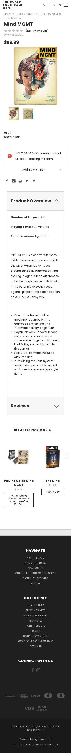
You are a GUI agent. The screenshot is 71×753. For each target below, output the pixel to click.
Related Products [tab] (32, 430)
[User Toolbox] (49, 5)
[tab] (35, 201)
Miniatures (35, 620)
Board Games (35, 605)
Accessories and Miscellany (35, 641)
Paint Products (35, 625)
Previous (4, 456)
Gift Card (35, 646)
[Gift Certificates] (54, 5)
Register (42, 578)
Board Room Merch (35, 636)
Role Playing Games (35, 615)
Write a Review (14, 35)
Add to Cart (52, 491)
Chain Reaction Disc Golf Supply (35, 573)
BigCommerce (42, 739)
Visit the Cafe (35, 557)
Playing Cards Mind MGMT (19, 483)
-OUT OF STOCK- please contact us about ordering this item (18, 500)
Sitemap (35, 583)
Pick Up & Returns (36, 563)
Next (66, 456)
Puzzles (35, 631)
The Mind (52, 481)
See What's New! (35, 610)
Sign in (27, 578)
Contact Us (35, 568)
